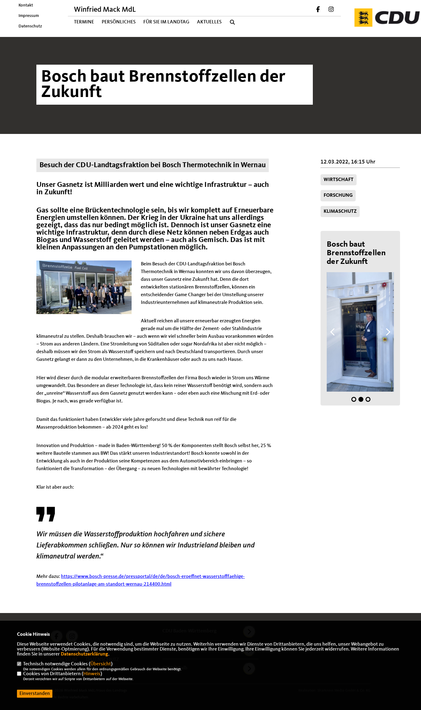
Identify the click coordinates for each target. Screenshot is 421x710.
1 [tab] (353, 399)
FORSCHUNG (338, 195)
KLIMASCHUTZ (340, 211)
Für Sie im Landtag (166, 22)
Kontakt (25, 5)
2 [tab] (360, 399)
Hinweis (91, 674)
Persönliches (119, 22)
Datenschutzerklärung (84, 654)
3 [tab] (368, 399)
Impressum (28, 16)
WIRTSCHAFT (339, 179)
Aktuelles (209, 22)
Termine (84, 22)
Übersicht (100, 664)
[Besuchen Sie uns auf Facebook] (318, 10)
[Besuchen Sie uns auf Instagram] (331, 10)
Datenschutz (30, 26)
